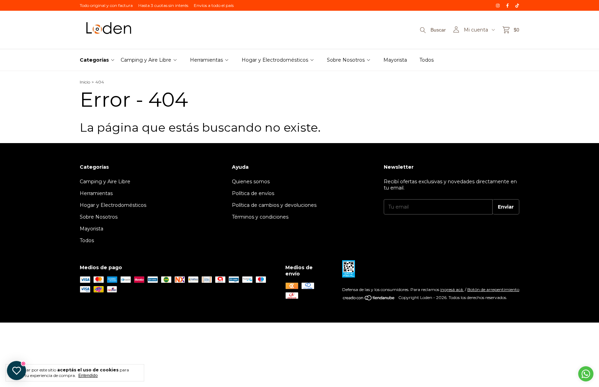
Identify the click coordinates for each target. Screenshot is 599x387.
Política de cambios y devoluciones (274, 205)
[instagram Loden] (498, 5)
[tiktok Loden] (517, 5)
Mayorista (395, 60)
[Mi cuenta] (456, 30)
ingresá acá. (452, 289)
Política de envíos (253, 193)
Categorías (94, 60)
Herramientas (206, 60)
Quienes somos (251, 181)
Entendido (88, 375)
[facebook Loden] (507, 5)
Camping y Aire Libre (146, 60)
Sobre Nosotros (346, 60)
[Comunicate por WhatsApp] (585, 373)
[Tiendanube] (369, 299)
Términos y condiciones (260, 217)
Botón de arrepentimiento (493, 289)
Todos (426, 60)
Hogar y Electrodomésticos (275, 60)
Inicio (85, 82)
